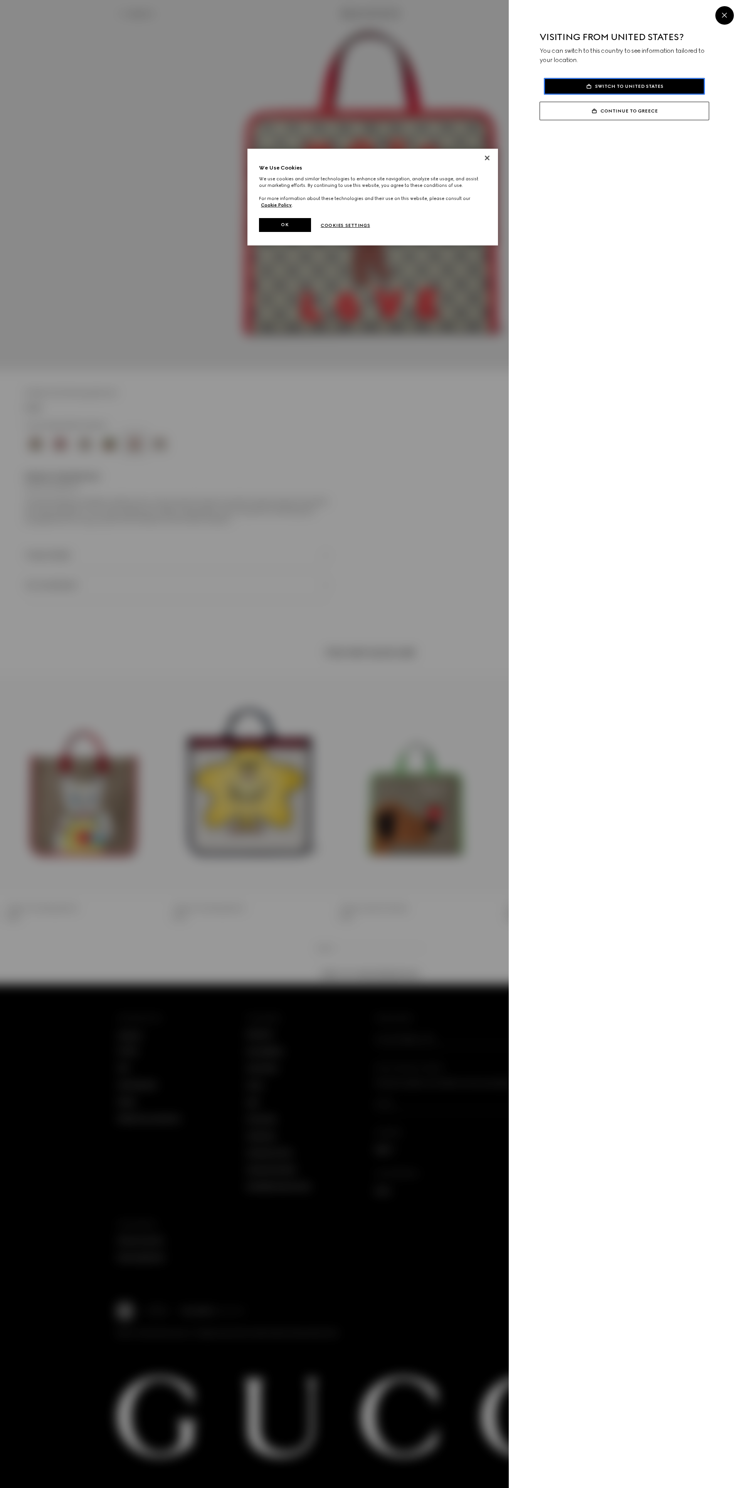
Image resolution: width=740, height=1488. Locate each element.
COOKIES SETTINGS (345, 225)
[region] (372, 197)
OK (285, 224)
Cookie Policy (276, 205)
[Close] (724, 15)
